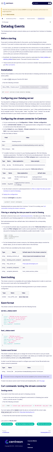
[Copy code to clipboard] (50, 92)
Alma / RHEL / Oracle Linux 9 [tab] (30, 87)
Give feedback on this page (25, 424)
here (37, 59)
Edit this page (8, 424)
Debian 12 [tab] (44, 87)
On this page (5, 22)
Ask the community (45, 424)
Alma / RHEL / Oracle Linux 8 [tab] (10, 87)
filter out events (10, 65)
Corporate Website (32, 441)
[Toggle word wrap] (48, 405)
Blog (29, 444)
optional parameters (27, 216)
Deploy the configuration (10, 194)
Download (30, 447)
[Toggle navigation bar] (2, 3)
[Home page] (2, 19)
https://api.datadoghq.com (30, 263)
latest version (10, 14)
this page (42, 381)
